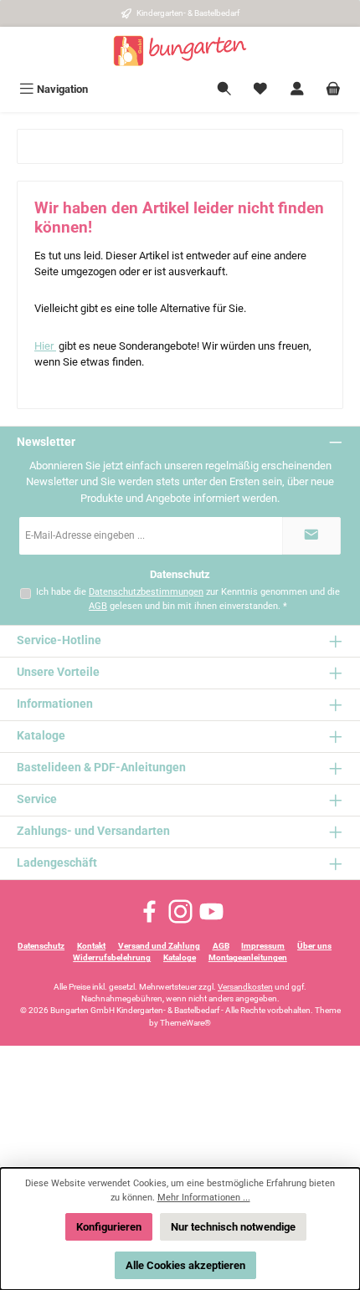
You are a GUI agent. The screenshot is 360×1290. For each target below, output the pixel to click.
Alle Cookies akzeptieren (185, 1265)
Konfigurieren (108, 1227)
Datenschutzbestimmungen (146, 591)
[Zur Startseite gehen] (180, 51)
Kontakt (91, 945)
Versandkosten (245, 986)
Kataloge (179, 957)
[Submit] (311, 536)
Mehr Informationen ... (203, 1197)
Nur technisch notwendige (233, 1227)
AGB (98, 606)
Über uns (314, 945)
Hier (45, 346)
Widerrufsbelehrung (112, 957)
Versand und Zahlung (159, 945)
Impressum (263, 945)
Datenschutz (41, 945)
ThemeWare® (185, 1022)
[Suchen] (224, 89)
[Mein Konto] (297, 89)
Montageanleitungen (247, 957)
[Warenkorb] (333, 89)
